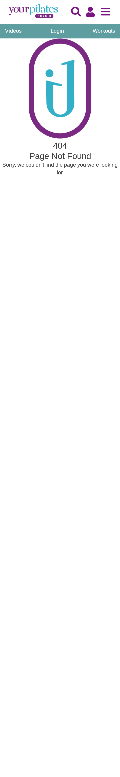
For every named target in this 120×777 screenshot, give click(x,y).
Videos (13, 31)
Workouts (104, 31)
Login (57, 31)
